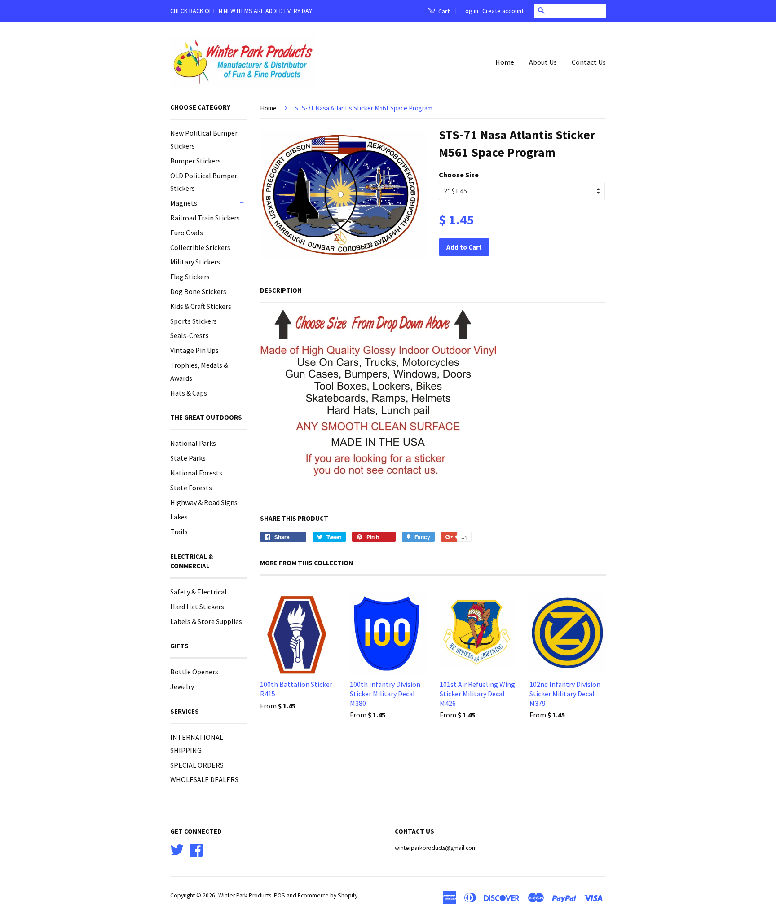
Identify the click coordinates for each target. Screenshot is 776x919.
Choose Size (459, 174)
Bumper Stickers (195, 160)
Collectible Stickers (200, 247)
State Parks (188, 457)
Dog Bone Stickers (198, 291)
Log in (470, 11)
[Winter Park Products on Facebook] (196, 849)
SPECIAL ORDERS (197, 765)
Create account (503, 11)
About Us (543, 61)
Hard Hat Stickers (197, 606)
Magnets (183, 202)
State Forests (191, 487)
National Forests (196, 472)
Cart (443, 11)
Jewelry (182, 686)
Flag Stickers (190, 276)
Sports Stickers (193, 321)
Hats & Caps (188, 392)
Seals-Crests (189, 335)
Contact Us (589, 61)
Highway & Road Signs (204, 502)
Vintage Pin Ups (194, 350)
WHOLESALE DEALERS (204, 779)
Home (504, 61)
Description (281, 290)
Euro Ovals (186, 232)
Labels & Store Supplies (206, 621)
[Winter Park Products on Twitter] (177, 849)
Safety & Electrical (198, 591)
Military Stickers (195, 261)
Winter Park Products (244, 895)
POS (279, 895)
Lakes (179, 516)
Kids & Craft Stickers (200, 306)
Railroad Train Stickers (205, 217)
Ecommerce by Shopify (327, 895)
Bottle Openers (194, 671)
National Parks (193, 443)
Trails (179, 531)
